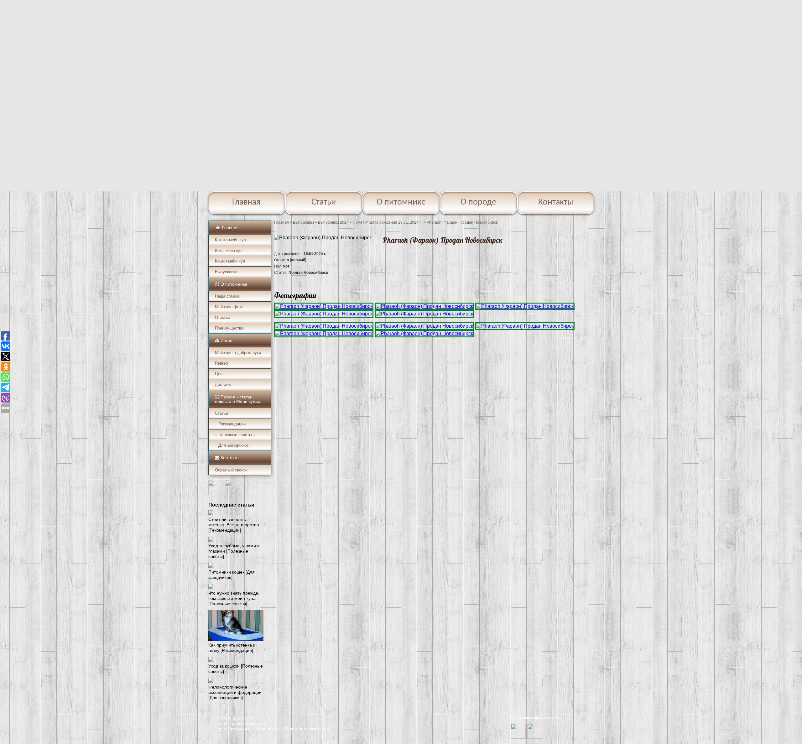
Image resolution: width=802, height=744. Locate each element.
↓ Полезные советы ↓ (235, 434)
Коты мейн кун (228, 250)
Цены (220, 374)
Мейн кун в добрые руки (238, 352)
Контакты (555, 202)
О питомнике (401, 202)
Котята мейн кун (230, 239)
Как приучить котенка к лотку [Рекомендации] (231, 648)
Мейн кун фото (229, 306)
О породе (478, 202)
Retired (221, 363)
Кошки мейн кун (230, 261)
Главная (246, 202)
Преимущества (229, 328)
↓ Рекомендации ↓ (232, 424)
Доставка (223, 384)
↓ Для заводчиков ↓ (233, 445)
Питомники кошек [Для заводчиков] (231, 575)
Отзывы (222, 317)
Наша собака (227, 296)
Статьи (323, 202)
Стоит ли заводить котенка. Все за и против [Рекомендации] (233, 525)
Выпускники (226, 271)
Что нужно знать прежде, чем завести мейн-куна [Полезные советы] (233, 598)
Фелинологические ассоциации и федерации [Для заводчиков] (235, 692)
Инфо (225, 340)
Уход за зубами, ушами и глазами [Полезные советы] (234, 551)
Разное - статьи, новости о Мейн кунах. (238, 399)
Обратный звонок (231, 470)
